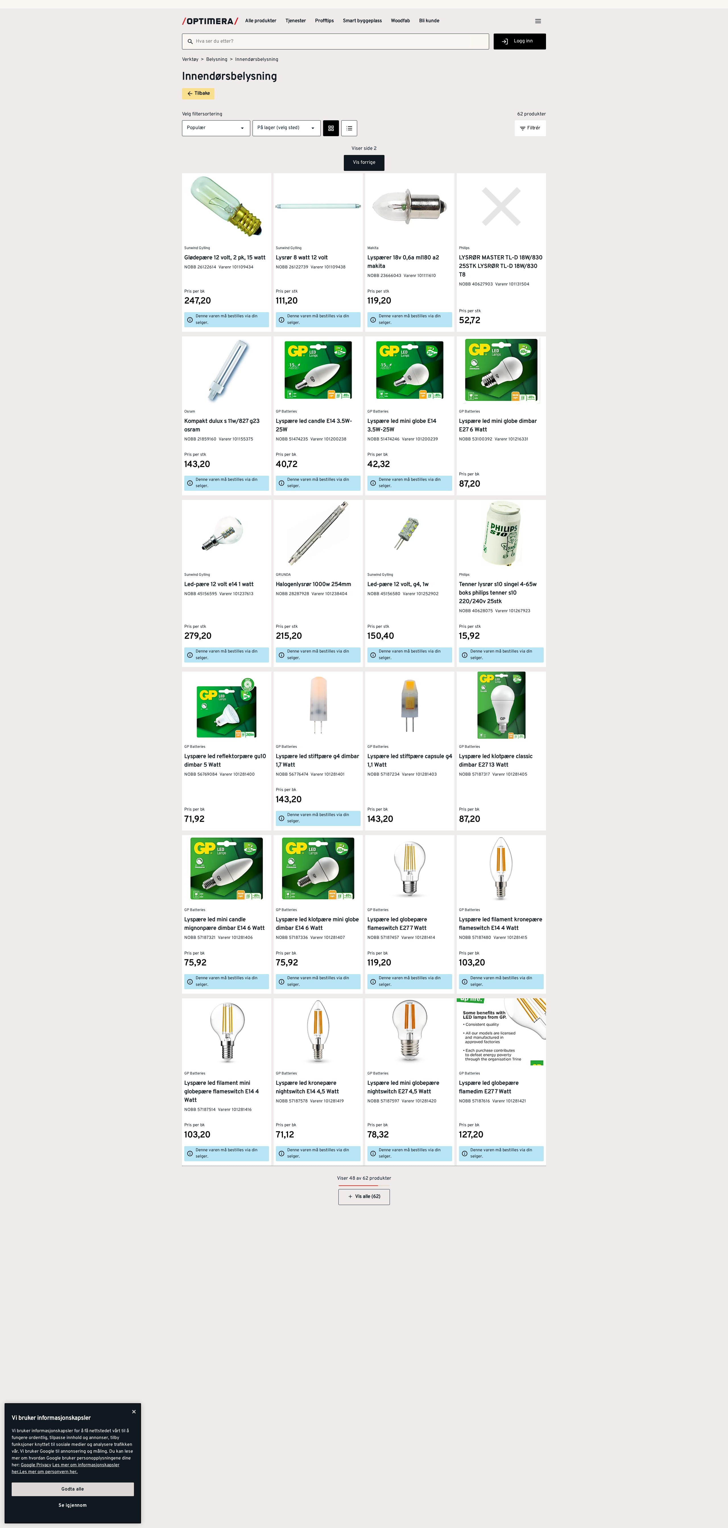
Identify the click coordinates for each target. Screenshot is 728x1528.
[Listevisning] (349, 128)
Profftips (324, 21)
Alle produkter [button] (260, 21)
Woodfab (400, 21)
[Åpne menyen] (538, 21)
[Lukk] (134, 1411)
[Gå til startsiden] (210, 21)
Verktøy (190, 60)
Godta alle (72, 1489)
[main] (73, 1463)
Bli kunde (429, 21)
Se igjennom (73, 1505)
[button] (216, 128)
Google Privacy (36, 1465)
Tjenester (296, 21)
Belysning (217, 60)
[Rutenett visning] (331, 128)
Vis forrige (364, 163)
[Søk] (188, 41)
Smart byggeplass (362, 21)
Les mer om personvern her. (49, 1472)
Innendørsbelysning (256, 60)
